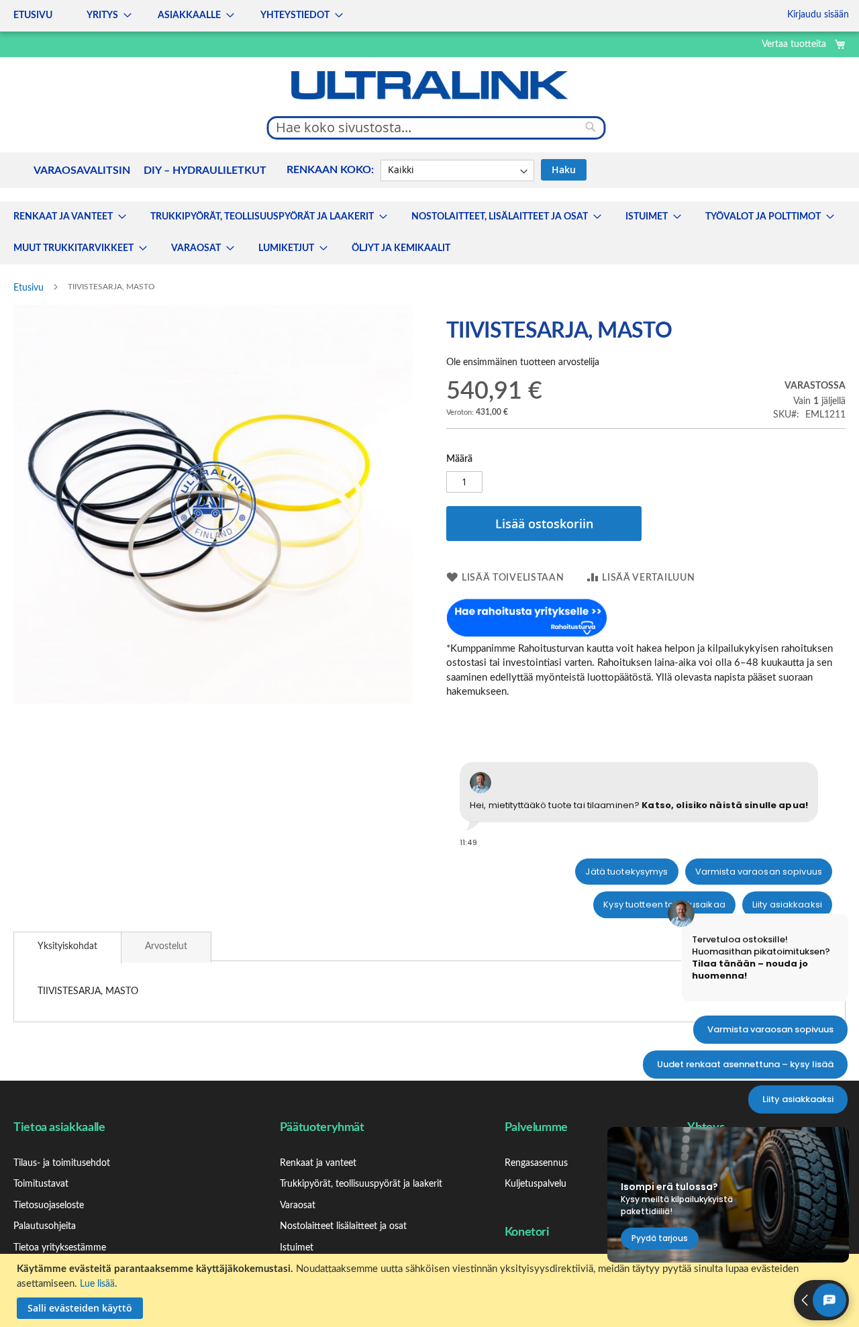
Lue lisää (97, 1284)
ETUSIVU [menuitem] (32, 15)
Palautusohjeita (44, 1226)
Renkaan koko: (330, 169)
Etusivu (28, 288)
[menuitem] (65, 217)
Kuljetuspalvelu (535, 1184)
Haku (564, 169)
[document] (431, 1290)
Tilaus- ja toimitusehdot (61, 1163)
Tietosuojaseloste (48, 1205)
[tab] (67, 947)
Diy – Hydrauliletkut (205, 170)
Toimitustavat (40, 1184)
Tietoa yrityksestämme (59, 1247)
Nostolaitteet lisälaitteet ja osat (343, 1226)
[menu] (174, 16)
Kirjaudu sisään (818, 14)
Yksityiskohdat (67, 946)
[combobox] (436, 127)
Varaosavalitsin (82, 170)
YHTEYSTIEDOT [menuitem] (295, 15)
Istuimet (296, 1247)
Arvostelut (166, 946)
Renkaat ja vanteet (318, 1163)
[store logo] (429, 85)
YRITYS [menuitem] (102, 15)
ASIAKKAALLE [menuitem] (189, 15)
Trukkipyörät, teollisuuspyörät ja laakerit (361, 1184)
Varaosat (297, 1205)
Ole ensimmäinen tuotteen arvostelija (522, 362)
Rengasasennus (536, 1163)
